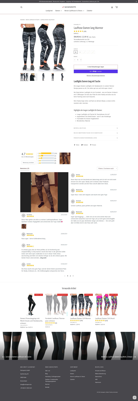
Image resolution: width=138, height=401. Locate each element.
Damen (57, 11)
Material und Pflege (80, 128)
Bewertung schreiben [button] (28, 162)
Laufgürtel (49, 11)
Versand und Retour (100, 370)
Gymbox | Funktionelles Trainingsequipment (51, 380)
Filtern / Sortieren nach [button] (106, 168)
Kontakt (47, 387)
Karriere (47, 384)
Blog (46, 373)
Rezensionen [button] (24, 168)
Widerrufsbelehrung (100, 373)
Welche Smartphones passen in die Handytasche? (88, 133)
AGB (96, 379)
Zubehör (89, 11)
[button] (44, 192)
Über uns (47, 370)
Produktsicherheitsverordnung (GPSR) (85, 138)
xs (75, 52)
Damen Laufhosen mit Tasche (32, 19)
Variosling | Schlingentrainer (53, 376)
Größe (76, 49)
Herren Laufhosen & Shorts (73, 11)
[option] (44, 47)
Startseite (22, 19)
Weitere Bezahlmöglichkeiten (96, 75)
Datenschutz (98, 376)
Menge (75, 56)
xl (93, 52)
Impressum (98, 382)
